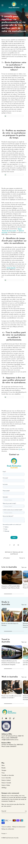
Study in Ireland (6, 780)
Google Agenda (11, 267)
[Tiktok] (14, 718)
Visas (3, 773)
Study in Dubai (6, 785)
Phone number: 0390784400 (9, 737)
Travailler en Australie (8, 775)
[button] (21, 4)
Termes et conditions (6, 826)
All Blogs (4, 787)
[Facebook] (2, 718)
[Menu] (2, 5)
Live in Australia (6, 777)
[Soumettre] (25, 811)
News (3, 765)
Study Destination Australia (11, 837)
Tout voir (24, 567)
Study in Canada (6, 782)
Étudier (4, 768)
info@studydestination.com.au (10, 739)
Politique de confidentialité (8, 829)
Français (4, 833)
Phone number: (6, 746)
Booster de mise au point (9, 230)
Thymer (20, 228)
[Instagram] (10, 718)
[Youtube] (6, 718)
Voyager (4, 770)
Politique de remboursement (18, 826)
